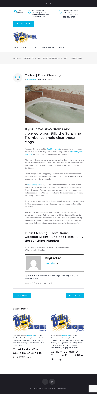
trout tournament (53, 149)
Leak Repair (26, 340)
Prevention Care (38, 343)
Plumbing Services (27, 343)
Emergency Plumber (37, 338)
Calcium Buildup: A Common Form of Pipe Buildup (67, 355)
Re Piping (65, 348)
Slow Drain (34, 278)
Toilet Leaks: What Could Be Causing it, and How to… (27, 353)
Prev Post (23, 296)
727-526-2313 (69, 13)
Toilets (20, 345)
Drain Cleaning (42, 80)
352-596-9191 (69, 17)
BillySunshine (31, 80)
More (61, 48)
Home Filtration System (72, 340)
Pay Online (25, 24)
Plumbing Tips (49, 48)
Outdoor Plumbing (71, 343)
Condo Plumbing (25, 338)
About (24, 48)
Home (15, 48)
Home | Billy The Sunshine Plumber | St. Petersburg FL (42, 58)
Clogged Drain (60, 276)
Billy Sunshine (32, 276)
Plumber (33, 340)
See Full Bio (50, 263)
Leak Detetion (17, 340)
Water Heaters (73, 348)
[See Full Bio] (57, 263)
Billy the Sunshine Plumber (46, 276)
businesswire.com (33, 185)
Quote (15, 345)
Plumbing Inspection (57, 345)
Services (35, 48)
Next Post (74, 296)
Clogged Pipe (70, 276)
